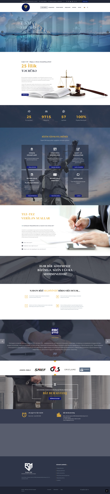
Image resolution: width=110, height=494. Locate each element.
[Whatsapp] (74, 1)
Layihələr (59, 480)
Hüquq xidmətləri (60, 468)
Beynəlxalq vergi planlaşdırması (63, 475)
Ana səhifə (44, 7)
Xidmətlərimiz (59, 7)
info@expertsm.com (70, 420)
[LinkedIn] (82, 489)
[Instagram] (69, 1)
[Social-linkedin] (70, 1)
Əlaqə (79, 7)
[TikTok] (86, 489)
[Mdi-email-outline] (76, 1)
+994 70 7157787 (77, 418)
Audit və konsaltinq (60, 473)
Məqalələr (67, 7)
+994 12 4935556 (68, 418)
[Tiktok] (72, 1)
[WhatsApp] (85, 489)
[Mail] (88, 489)
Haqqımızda (51, 7)
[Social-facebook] (67, 1)
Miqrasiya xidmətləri (61, 470)
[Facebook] (80, 489)
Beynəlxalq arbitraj (60, 477)
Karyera (74, 7)
